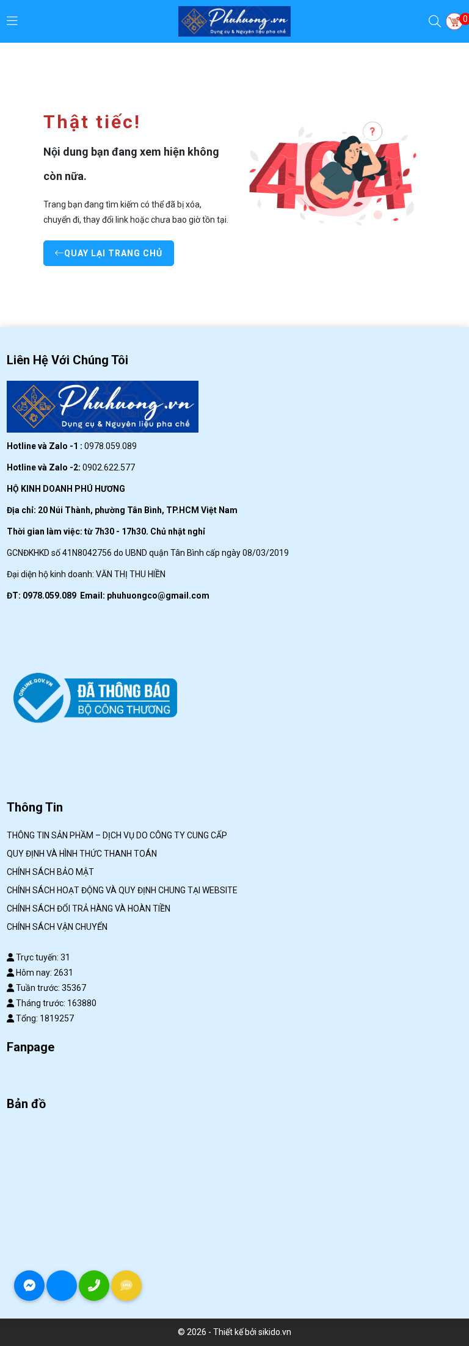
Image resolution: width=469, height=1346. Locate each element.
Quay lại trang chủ (113, 253)
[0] (454, 21)
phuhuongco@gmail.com (158, 595)
